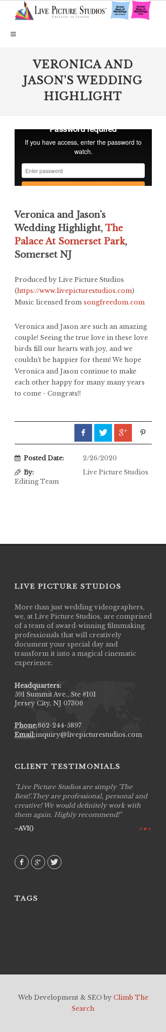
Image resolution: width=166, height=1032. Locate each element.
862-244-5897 (59, 725)
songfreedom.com (114, 302)
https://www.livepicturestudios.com (74, 291)
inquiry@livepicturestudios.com (88, 735)
